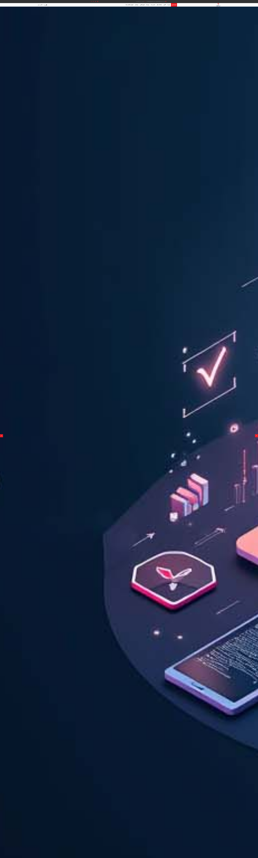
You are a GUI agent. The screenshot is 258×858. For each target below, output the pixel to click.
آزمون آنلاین (142, 5)
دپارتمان (136, 5)
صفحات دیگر (159, 5)
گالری (165, 5)
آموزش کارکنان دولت (129, 5)
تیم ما (169, 5)
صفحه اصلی (174, 5)
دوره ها (147, 5)
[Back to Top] (1, 855)
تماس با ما (153, 5)
